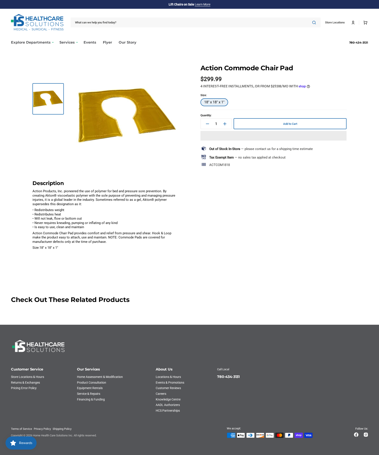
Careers (161, 393)
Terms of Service (21, 428)
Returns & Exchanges (25, 382)
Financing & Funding (91, 399)
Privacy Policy (42, 428)
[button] (353, 22)
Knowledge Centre (168, 399)
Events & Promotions (170, 382)
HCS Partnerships (168, 410)
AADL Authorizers (168, 405)
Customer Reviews (168, 388)
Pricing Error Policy (24, 388)
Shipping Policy (62, 428)
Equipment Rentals (90, 388)
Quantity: (205, 115)
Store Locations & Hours (27, 377)
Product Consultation (91, 382)
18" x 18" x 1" (216, 103)
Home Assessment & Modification (100, 377)
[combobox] (196, 22)
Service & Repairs (88, 393)
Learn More (202, 4)
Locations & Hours (168, 377)
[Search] (315, 22)
